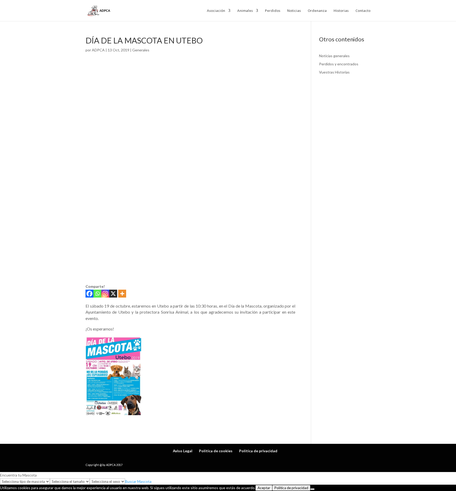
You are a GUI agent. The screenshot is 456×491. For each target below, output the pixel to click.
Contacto (362, 11)
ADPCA (98, 50)
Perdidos (272, 11)
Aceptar (264, 488)
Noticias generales (334, 56)
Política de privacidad (258, 451)
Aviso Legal (182, 451)
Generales (140, 50)
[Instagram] (105, 294)
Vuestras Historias (334, 72)
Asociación (216, 11)
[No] (312, 489)
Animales (245, 11)
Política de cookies (215, 451)
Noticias (294, 11)
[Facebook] (89, 294)
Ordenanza (317, 11)
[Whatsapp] (97, 294)
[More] (122, 294)
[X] (113, 294)
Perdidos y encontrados (338, 64)
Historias (341, 11)
